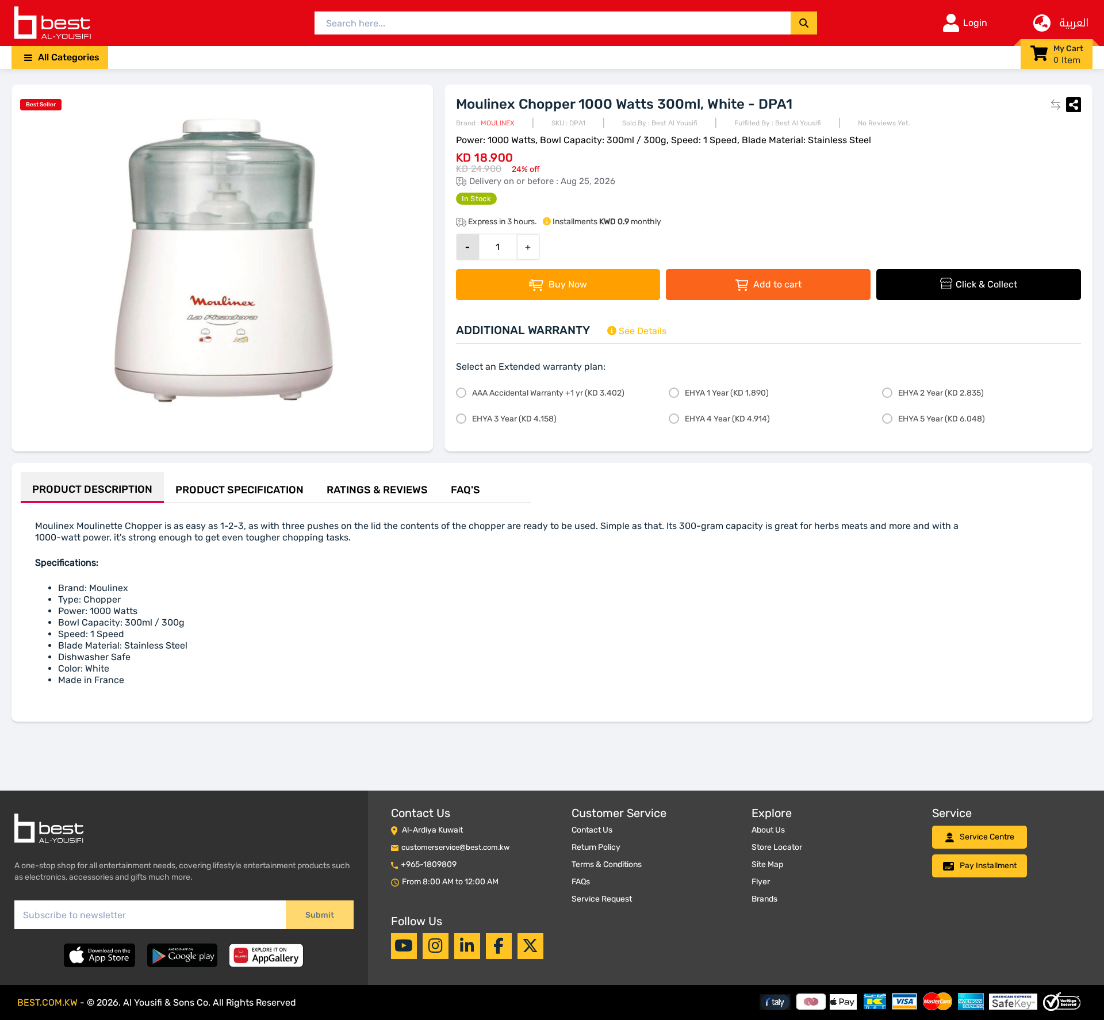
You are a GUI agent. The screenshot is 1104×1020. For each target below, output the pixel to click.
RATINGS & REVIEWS (377, 490)
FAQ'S (465, 490)
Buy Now (566, 284)
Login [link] (975, 22)
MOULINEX (498, 123)
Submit (319, 915)
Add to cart (776, 284)
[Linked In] (467, 946)
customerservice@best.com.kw (455, 847)
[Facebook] (498, 946)
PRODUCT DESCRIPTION (92, 489)
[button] (60, 57)
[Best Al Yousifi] (51, 23)
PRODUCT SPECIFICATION (239, 490)
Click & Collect (986, 284)
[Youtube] (403, 946)
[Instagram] (435, 946)
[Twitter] (530, 946)
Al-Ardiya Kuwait (432, 830)
